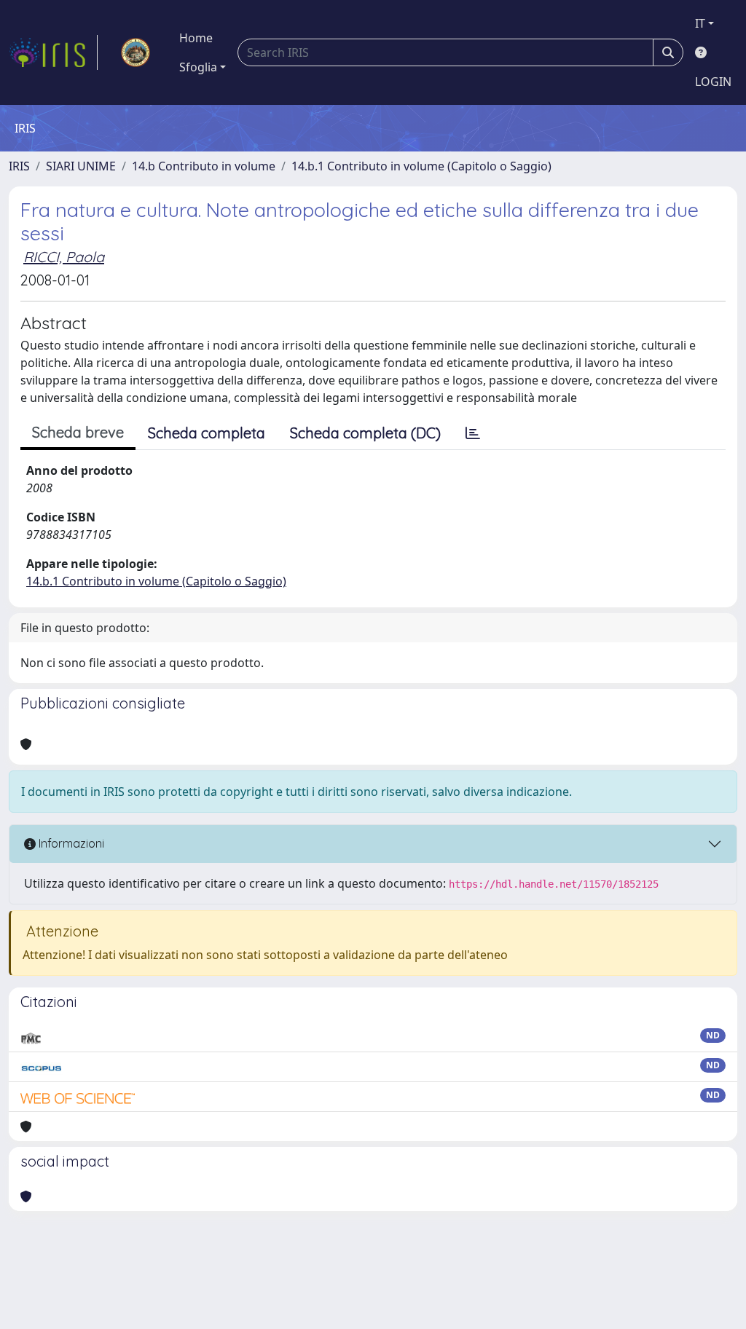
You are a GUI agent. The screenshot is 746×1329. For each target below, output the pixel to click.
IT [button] (700, 23)
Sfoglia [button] (198, 67)
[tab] (472, 433)
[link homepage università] (135, 52)
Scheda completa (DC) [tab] (365, 433)
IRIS (19, 166)
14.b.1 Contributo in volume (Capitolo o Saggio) (421, 166)
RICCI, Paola (63, 257)
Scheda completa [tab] (206, 433)
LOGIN (713, 82)
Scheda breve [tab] (78, 432)
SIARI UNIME (81, 166)
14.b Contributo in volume (203, 166)
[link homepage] (53, 52)
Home (196, 38)
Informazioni (70, 843)
